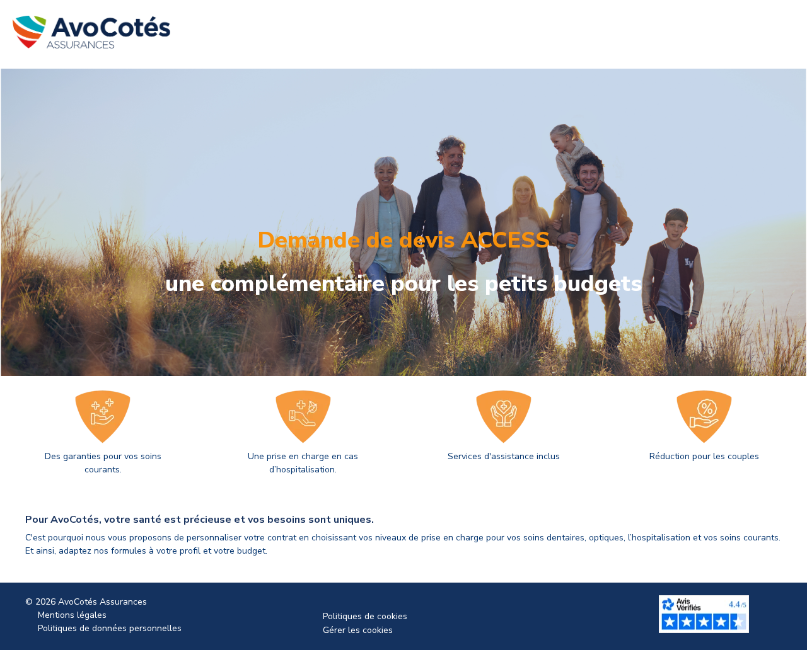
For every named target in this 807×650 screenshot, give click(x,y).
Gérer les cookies (358, 630)
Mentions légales (72, 615)
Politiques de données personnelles (110, 628)
